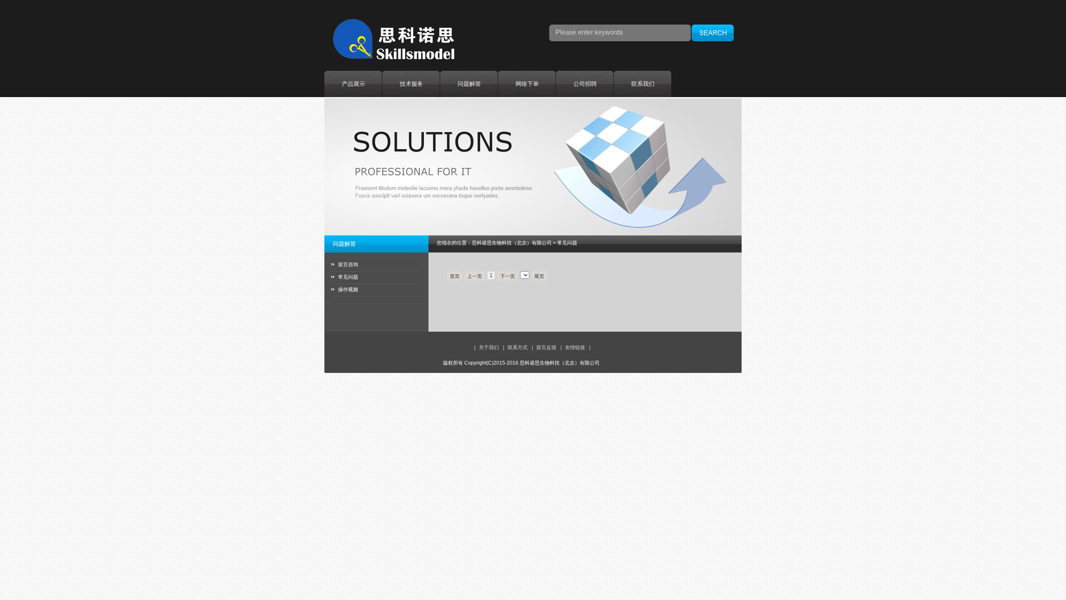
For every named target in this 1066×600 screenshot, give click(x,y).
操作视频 (348, 289)
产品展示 (353, 83)
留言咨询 (348, 265)
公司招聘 (585, 83)
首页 (455, 276)
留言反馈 (546, 347)
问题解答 (469, 83)
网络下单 (527, 83)
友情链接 (575, 347)
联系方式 (518, 347)
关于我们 (489, 347)
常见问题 (348, 277)
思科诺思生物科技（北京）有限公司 (512, 243)
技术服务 (411, 83)
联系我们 (643, 83)
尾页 (539, 276)
